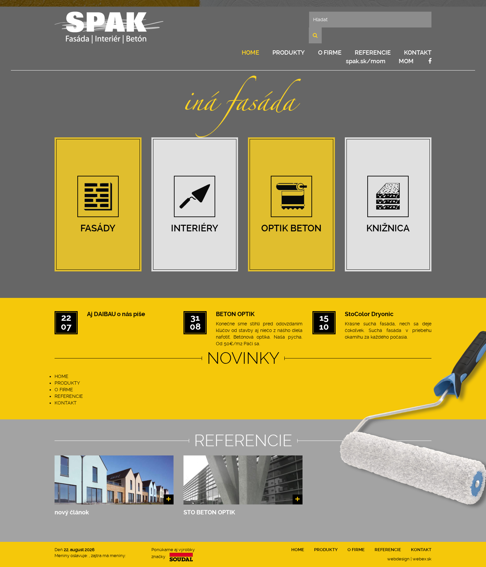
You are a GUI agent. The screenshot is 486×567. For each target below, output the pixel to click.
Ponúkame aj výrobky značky (173, 553)
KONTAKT (417, 52)
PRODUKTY (288, 52)
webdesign (398, 558)
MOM (406, 61)
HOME (250, 52)
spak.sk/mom (365, 61)
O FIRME (330, 52)
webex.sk (422, 558)
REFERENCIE (373, 52)
